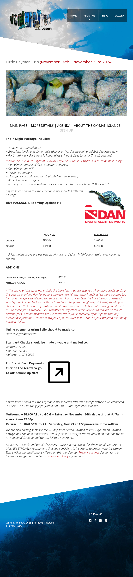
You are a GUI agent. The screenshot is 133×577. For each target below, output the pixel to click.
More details (42, 125)
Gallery (119, 15)
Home (73, 15)
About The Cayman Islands (97, 125)
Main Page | (20, 125)
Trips (105, 15)
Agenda (63, 125)
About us (89, 15)
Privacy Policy (15, 525)
